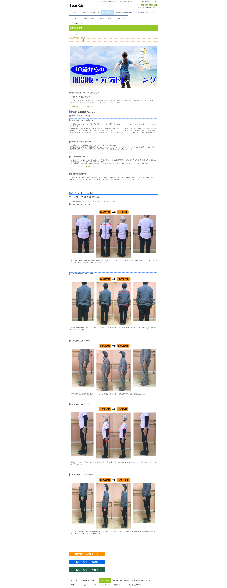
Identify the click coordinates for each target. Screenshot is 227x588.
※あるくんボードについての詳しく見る (83, 166)
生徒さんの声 (74, 18)
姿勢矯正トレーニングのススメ (91, 12)
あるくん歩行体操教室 (82, 6)
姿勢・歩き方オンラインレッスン (145, 12)
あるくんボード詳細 (105, 585)
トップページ (74, 12)
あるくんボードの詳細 (88, 562)
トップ (71, 23)
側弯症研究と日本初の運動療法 (124, 12)
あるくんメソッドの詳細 (90, 585)
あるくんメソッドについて (106, 18)
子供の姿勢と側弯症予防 (135, 585)
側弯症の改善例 (107, 12)
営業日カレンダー (121, 18)
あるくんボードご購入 (87, 570)
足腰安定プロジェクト (88, 18)
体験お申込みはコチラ (87, 554)
